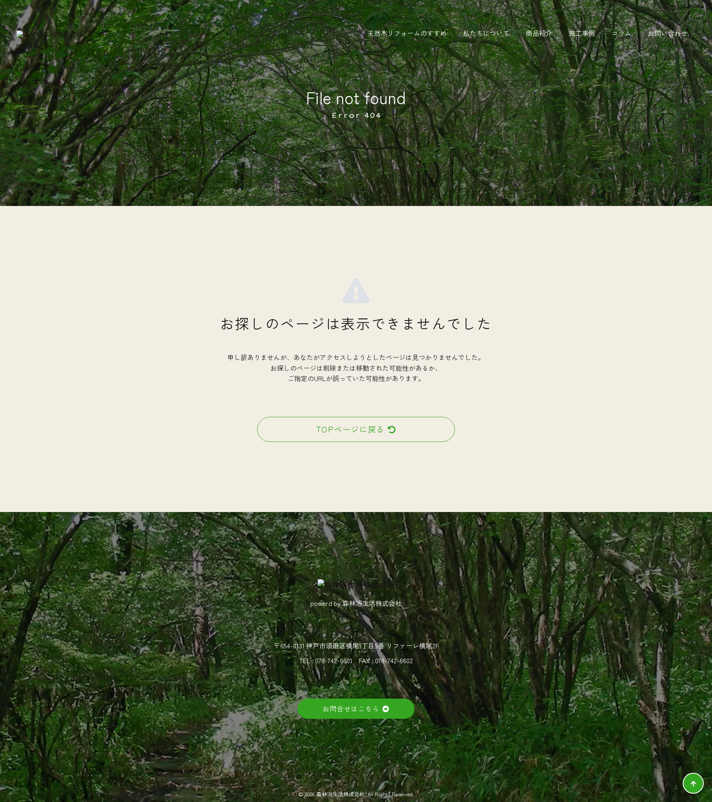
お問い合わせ (667, 33)
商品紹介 (539, 33)
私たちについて (486, 33)
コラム (621, 33)
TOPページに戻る (350, 429)
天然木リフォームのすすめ (407, 33)
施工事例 (582, 33)
